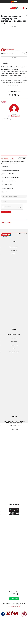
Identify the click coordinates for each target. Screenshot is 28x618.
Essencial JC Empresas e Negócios (12, 177)
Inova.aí (5, 192)
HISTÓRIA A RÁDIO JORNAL (14, 334)
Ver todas (22, 158)
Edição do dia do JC (8, 188)
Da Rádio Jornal (9, 49)
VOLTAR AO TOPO (21, 233)
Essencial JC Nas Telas (9, 174)
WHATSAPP (15, 598)
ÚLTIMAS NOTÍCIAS (14, 247)
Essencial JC (6, 166)
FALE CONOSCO (14, 345)
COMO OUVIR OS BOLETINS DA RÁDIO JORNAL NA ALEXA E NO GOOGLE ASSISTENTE (14, 422)
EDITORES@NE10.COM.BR (14, 606)
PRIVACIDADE (14, 338)
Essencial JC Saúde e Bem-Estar (11, 170)
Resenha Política (7, 184)
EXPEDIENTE (14, 341)
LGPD (14, 348)
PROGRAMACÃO (14, 429)
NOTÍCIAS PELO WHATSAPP (14, 425)
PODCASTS (14, 250)
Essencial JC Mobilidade (9, 181)
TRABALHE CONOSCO (14, 352)
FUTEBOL (14, 254)
